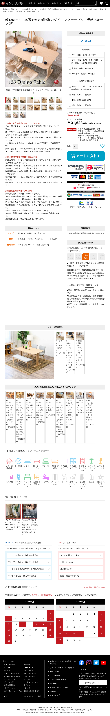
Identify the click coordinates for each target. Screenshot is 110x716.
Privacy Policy (63, 712)
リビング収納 (55, 467)
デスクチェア (18, 483)
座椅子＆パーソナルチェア (73, 484)
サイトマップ (55, 695)
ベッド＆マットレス (27, 484)
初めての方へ (55, 672)
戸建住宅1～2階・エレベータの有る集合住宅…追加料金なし (86, 87)
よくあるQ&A (55, 676)
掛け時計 (18, 466)
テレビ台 (46, 466)
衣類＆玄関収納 (37, 483)
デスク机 (9, 482)
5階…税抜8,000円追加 (81, 105)
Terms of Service (75, 712)
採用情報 (53, 691)
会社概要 (53, 683)
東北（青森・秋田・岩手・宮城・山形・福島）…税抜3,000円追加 (86, 61)
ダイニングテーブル (64, 468)
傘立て (91, 482)
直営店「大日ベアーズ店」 (59, 687)
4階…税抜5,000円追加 (81, 100)
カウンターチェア (100, 467)
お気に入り (101, 3)
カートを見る (107, 3)
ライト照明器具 (9, 467)
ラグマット (46, 483)
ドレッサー (64, 483)
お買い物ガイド (43, 3)
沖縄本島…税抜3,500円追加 (83, 74)
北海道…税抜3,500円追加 (82, 68)
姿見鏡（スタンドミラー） (82, 485)
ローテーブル (37, 467)
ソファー (27, 466)
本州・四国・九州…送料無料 (83, 55)
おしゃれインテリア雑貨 (100, 484)
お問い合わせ (57, 3)
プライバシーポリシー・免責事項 (62, 668)
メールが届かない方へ (58, 679)
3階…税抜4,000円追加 (81, 95)
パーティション (55, 483)
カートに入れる (88, 155)
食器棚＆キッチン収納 (82, 468)
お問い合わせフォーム (93, 683)
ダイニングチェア (73, 467)
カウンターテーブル (91, 468)
